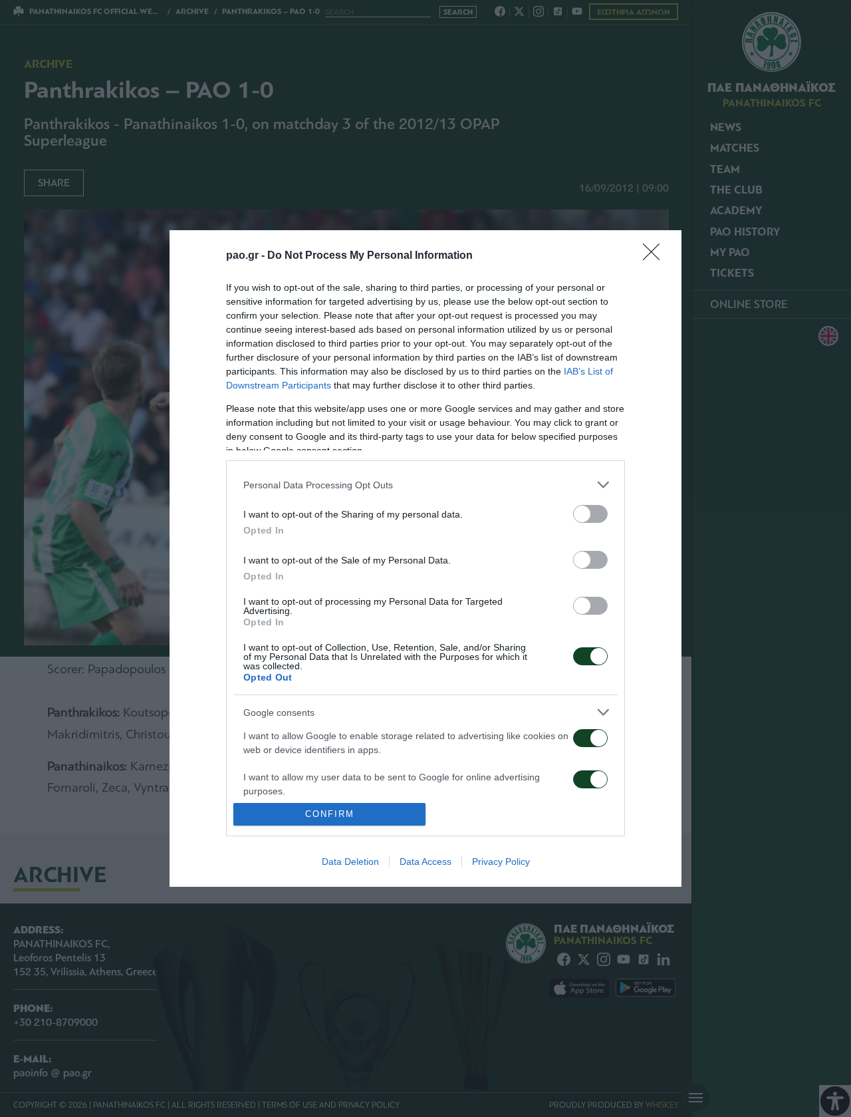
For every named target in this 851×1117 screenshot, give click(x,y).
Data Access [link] (425, 861)
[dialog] (425, 558)
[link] (655, 256)
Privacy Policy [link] (501, 861)
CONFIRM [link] (329, 814)
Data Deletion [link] (350, 861)
